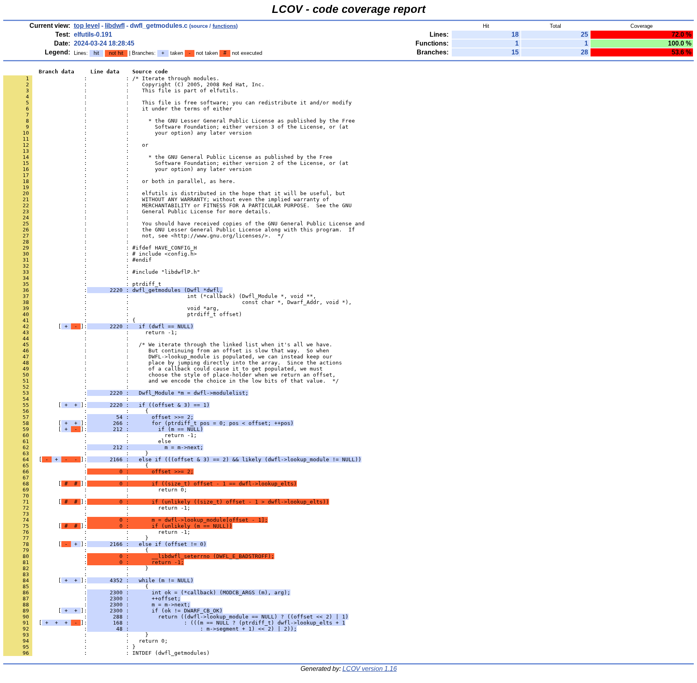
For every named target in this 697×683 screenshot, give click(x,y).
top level (87, 25)
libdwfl (115, 25)
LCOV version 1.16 (369, 668)
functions (224, 26)
